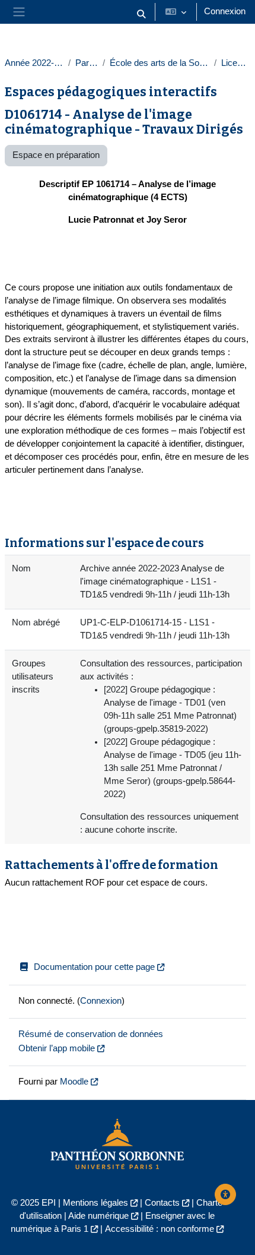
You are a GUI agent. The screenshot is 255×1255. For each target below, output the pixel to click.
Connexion (225, 11)
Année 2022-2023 (34, 63)
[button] (141, 14)
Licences (235, 63)
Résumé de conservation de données (90, 1034)
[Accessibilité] (225, 1194)
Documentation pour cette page (94, 967)
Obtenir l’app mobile (56, 1048)
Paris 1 (86, 63)
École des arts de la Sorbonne (159, 63)
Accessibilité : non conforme (159, 1229)
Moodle (74, 1081)
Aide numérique (98, 1216)
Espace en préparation (56, 155)
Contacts (162, 1202)
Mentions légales (95, 1202)
